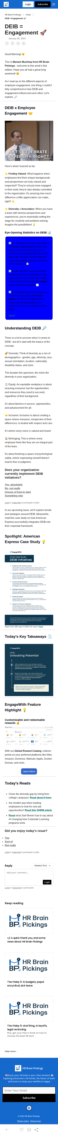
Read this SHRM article (38, 810)
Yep (7, 838)
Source (12, 315)
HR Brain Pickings (13, 15)
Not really (10, 845)
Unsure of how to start (18, 492)
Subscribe (43, 4)
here (41, 626)
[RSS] (29, 1108)
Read (12, 815)
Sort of (9, 841)
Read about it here (40, 797)
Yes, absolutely (14, 484)
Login (28, 4)
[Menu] (54, 4)
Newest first (40, 865)
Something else (14, 495)
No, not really (12, 488)
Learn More (29, 771)
